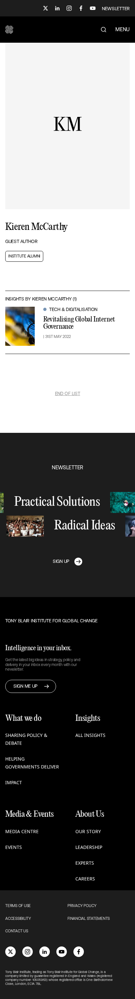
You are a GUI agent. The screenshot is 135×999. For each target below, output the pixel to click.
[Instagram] (69, 8)
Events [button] (13, 847)
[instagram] (27, 951)
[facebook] (78, 951)
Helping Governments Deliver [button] (32, 763)
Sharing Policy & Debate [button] (26, 739)
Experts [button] (84, 863)
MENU (122, 29)
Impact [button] (13, 782)
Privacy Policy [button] (82, 905)
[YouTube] (93, 8)
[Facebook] (81, 8)
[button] (9, 29)
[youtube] (61, 951)
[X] (45, 8)
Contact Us (16, 931)
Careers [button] (85, 879)
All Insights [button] (90, 735)
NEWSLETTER (116, 8)
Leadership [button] (88, 847)
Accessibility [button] (18, 918)
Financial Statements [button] (89, 918)
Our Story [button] (88, 831)
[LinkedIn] (57, 8)
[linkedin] (44, 951)
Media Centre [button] (22, 831)
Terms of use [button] (18, 905)
